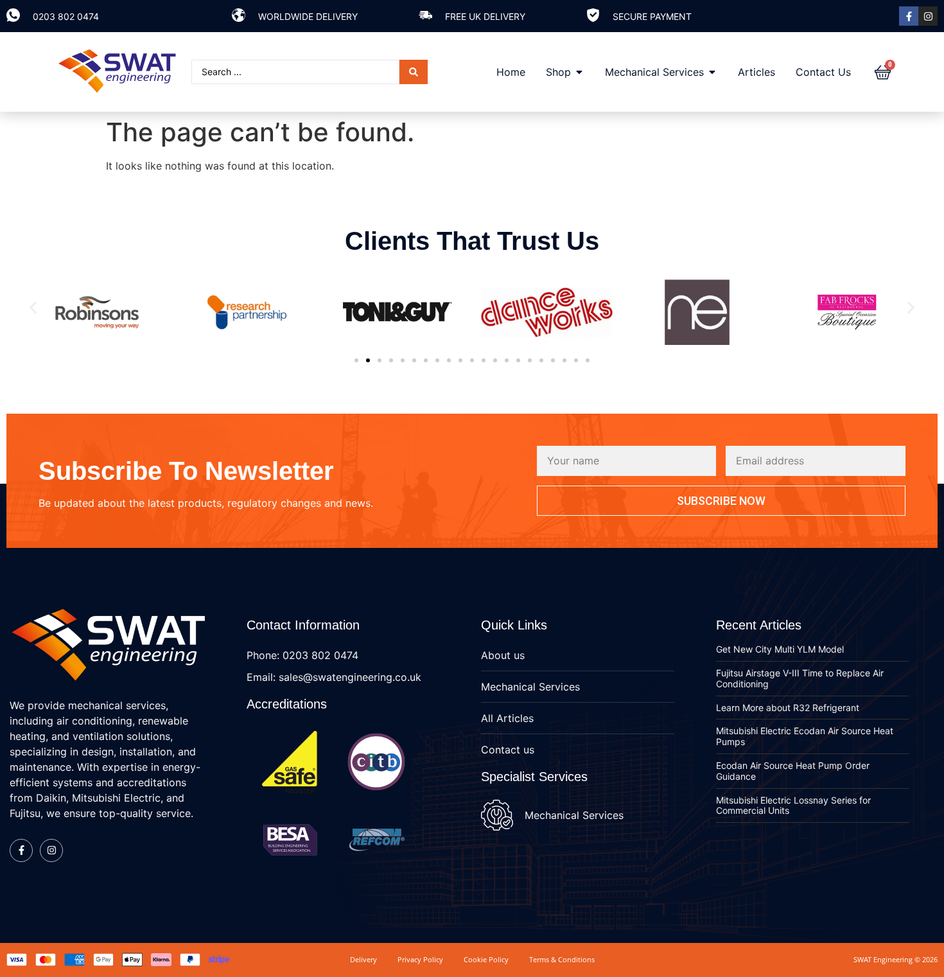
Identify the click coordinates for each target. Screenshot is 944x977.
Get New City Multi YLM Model (780, 649)
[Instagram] (928, 16)
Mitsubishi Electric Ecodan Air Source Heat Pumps (804, 736)
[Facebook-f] (908, 16)
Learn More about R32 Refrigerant (787, 707)
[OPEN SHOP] (579, 72)
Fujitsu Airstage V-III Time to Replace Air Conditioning (800, 678)
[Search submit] (413, 72)
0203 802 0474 (66, 16)
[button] (33, 308)
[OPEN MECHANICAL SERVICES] (712, 72)
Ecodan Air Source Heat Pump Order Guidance (793, 771)
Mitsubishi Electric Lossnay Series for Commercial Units (793, 805)
